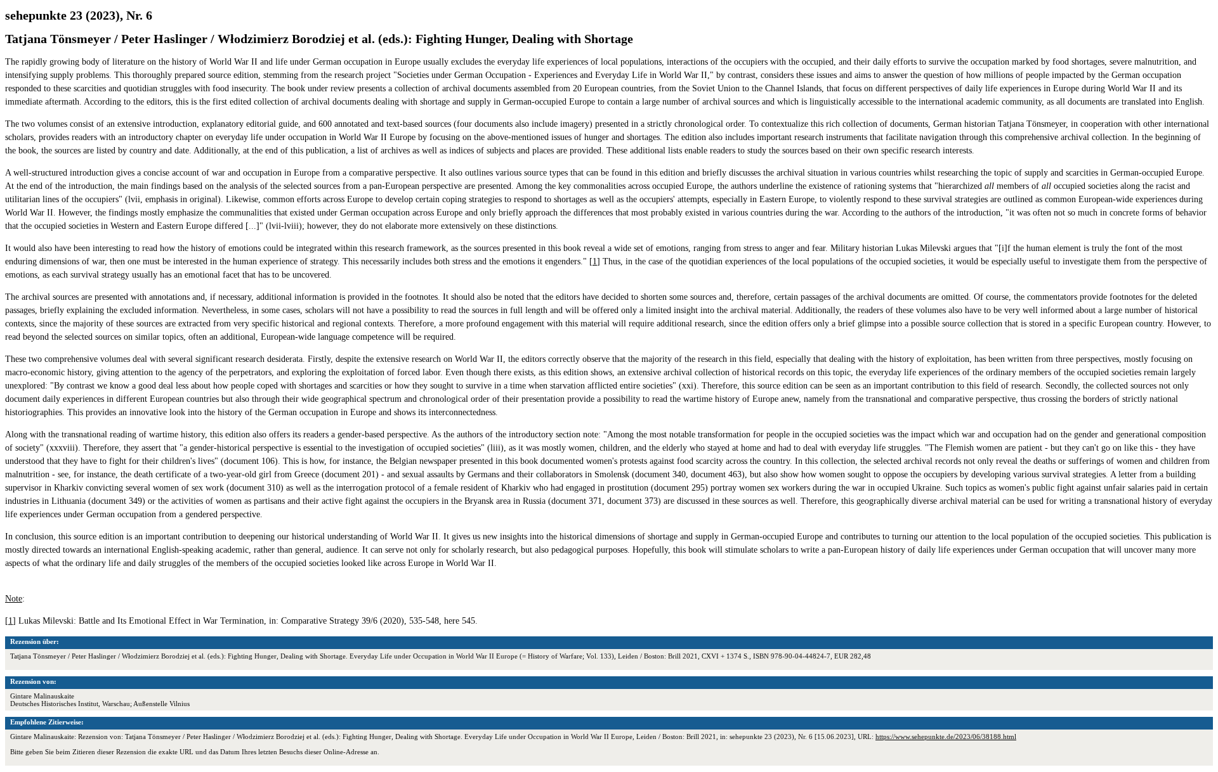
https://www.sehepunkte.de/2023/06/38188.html (945, 736)
